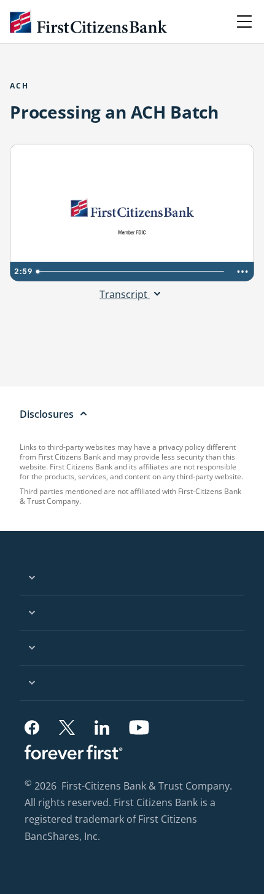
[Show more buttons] (242, 271)
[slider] (131, 271)
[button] (32, 727)
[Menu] (244, 21)
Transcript (124, 294)
